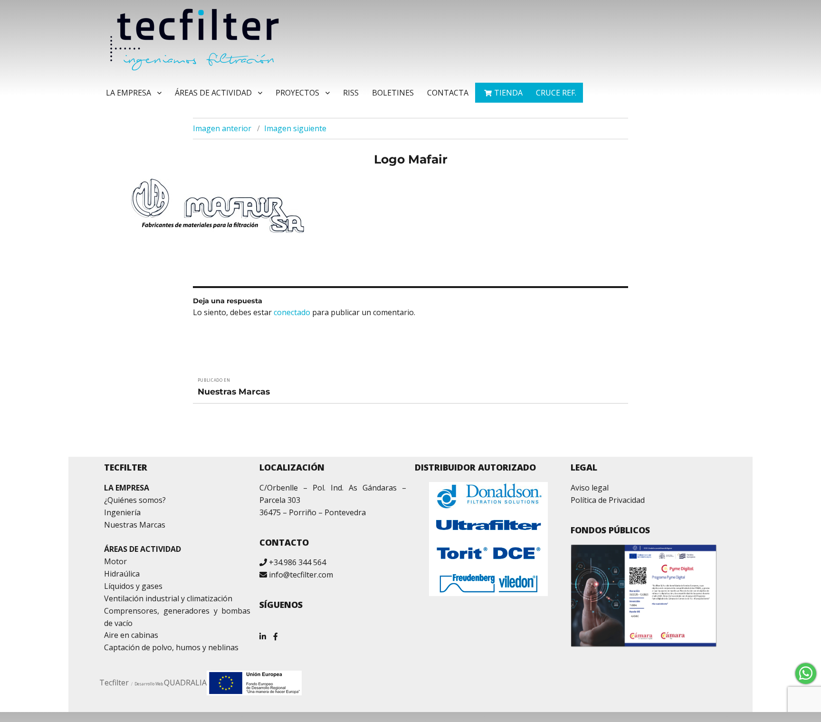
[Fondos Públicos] (644, 595)
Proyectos (297, 92)
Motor (115, 561)
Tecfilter (114, 682)
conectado (292, 312)
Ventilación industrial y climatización (168, 598)
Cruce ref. (556, 92)
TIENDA (508, 92)
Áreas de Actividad (213, 92)
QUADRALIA (185, 682)
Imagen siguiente (295, 128)
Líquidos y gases (133, 586)
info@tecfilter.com (301, 574)
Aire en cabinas (131, 635)
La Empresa (128, 92)
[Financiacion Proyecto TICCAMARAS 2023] (254, 682)
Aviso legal (590, 487)
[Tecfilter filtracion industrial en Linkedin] (262, 633)
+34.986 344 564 (297, 562)
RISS (351, 92)
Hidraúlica (122, 573)
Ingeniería (122, 512)
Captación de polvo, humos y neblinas (171, 647)
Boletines (393, 92)
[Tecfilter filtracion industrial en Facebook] (275, 633)
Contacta (447, 92)
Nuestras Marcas (134, 525)
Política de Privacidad (608, 500)
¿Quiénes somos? (135, 500)
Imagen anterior (222, 128)
